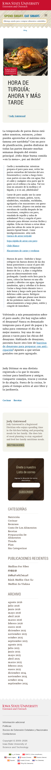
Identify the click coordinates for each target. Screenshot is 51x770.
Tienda (12, 541)
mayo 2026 (14, 612)
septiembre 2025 (18, 641)
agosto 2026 (15, 602)
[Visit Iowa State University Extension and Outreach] (25, 707)
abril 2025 (14, 658)
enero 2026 (14, 627)
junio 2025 (14, 651)
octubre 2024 (15, 680)
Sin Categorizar (17, 548)
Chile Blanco (13, 246)
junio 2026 (14, 609)
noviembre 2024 (17, 676)
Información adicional (14, 722)
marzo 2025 (15, 662)
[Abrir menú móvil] (46, 15)
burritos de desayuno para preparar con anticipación (25, 346)
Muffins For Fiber (18, 566)
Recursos (13, 524)
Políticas (7, 726)
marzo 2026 (15, 619)
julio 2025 (13, 648)
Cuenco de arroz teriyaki (19, 236)
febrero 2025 (15, 665)
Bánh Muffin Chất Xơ (20, 579)
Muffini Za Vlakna (19, 584)
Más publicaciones (15, 445)
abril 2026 (14, 616)
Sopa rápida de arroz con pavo (22, 241)
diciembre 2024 (17, 672)
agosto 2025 (15, 644)
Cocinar (7, 400)
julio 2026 (14, 605)
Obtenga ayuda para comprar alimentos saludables (25, 21)
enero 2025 (14, 669)
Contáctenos (9, 733)
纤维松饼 (12, 570)
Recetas (18, 400)
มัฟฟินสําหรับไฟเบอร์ (18, 575)
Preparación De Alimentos (17, 536)
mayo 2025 (14, 655)
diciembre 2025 (17, 630)
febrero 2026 (15, 623)
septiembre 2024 (18, 683)
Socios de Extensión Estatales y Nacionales (25, 730)
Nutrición (14, 517)
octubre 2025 (15, 637)
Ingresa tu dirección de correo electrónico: (26, 479)
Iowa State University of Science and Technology (15, 746)
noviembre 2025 (17, 634)
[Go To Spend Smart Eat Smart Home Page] (21, 5)
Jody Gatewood (17, 116)
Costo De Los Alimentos (22, 527)
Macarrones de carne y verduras (23, 251)
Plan (11, 544)
